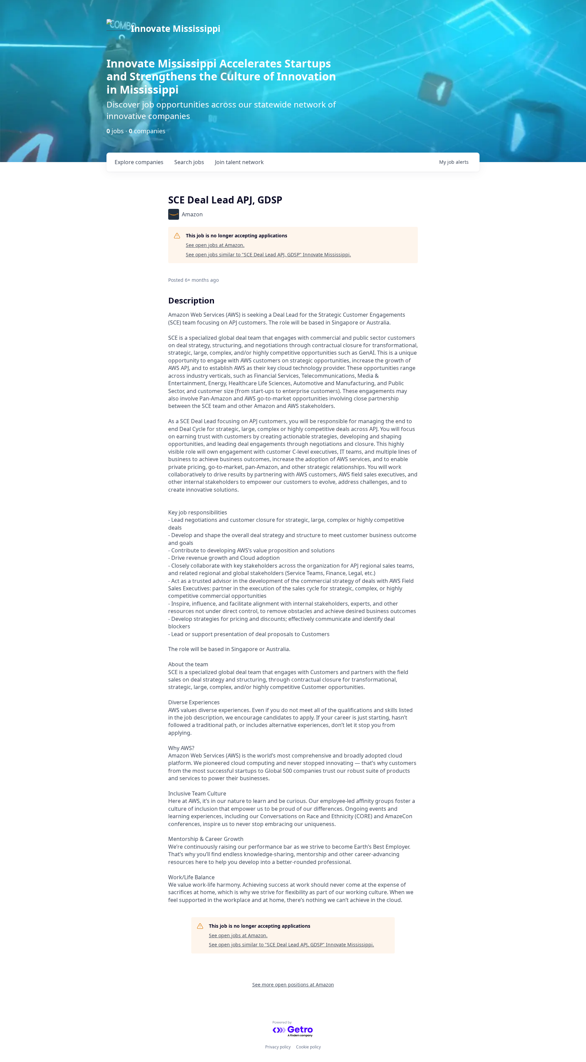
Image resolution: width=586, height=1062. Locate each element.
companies (139, 162)
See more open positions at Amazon (293, 984)
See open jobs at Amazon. (215, 245)
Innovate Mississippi (175, 28)
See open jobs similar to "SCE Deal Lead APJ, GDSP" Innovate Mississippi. (268, 254)
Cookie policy (308, 1047)
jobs (189, 162)
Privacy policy (278, 1047)
